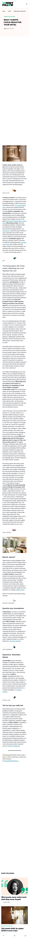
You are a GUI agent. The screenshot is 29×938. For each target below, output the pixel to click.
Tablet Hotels (20, 590)
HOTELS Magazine (13, 746)
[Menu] (26, 4)
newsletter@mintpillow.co (11, 761)
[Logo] (7, 4)
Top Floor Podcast (15, 641)
